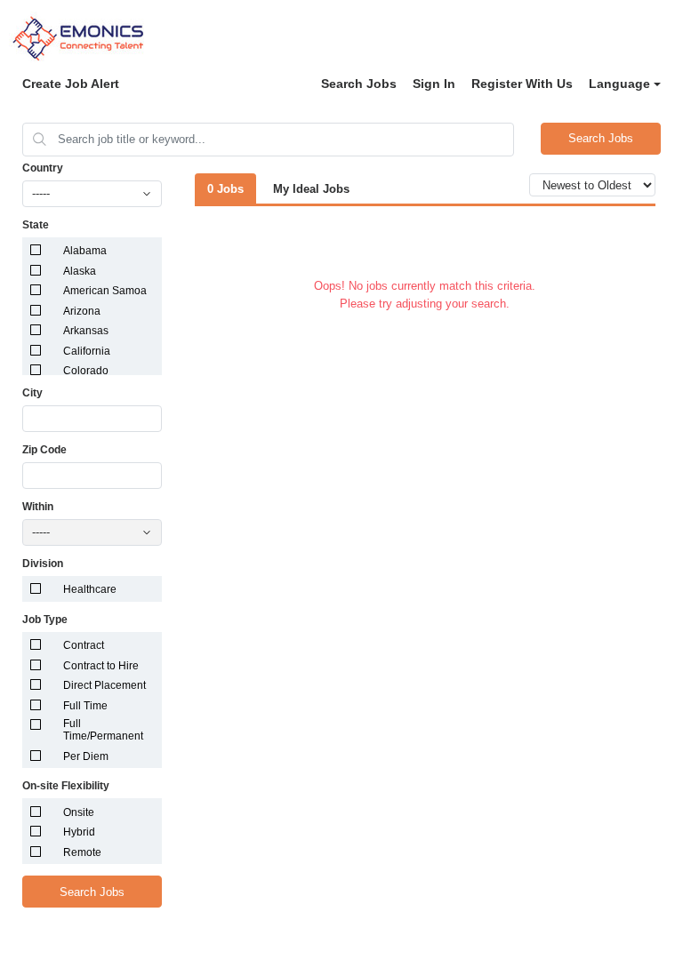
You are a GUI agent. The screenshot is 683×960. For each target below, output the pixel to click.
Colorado (85, 370)
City (32, 393)
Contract (83, 645)
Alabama (85, 250)
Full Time (85, 706)
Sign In (434, 83)
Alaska (79, 271)
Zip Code (44, 450)
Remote (82, 852)
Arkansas (85, 330)
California (86, 351)
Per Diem (85, 756)
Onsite (78, 812)
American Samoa (105, 290)
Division (42, 563)
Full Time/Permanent (103, 729)
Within (37, 506)
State (35, 225)
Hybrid (79, 832)
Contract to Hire (101, 666)
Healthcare (90, 589)
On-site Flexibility (65, 786)
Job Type (45, 619)
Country (42, 168)
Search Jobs (359, 83)
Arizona (81, 311)
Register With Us (522, 83)
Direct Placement (104, 685)
